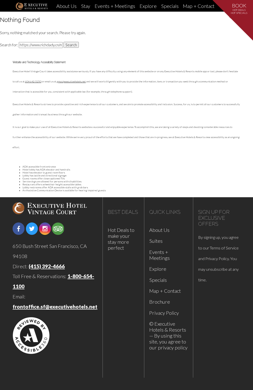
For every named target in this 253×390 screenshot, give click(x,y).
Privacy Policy (164, 313)
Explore (148, 6)
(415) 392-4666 (47, 266)
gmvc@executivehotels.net (71, 81)
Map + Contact (198, 6)
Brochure (159, 302)
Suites (156, 241)
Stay (85, 6)
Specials (170, 6)
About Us (66, 6)
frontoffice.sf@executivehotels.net (55, 307)
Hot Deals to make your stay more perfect (121, 239)
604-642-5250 (33, 81)
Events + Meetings (115, 6)
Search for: (9, 45)
